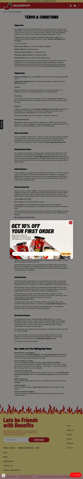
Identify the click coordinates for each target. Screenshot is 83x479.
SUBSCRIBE (66, 254)
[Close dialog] (70, 222)
